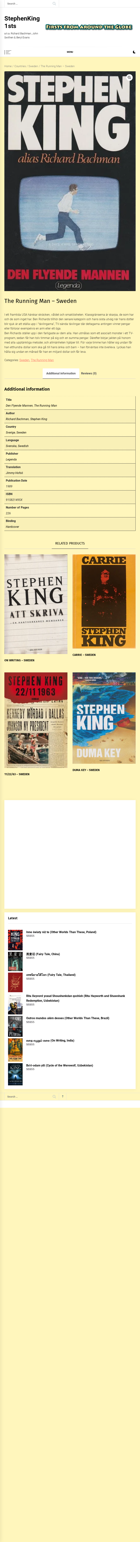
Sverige (10, 432)
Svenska (11, 446)
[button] (134, 52)
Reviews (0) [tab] (89, 373)
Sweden (33, 66)
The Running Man (42, 360)
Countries (20, 66)
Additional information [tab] (61, 373)
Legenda (11, 459)
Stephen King (38, 419)
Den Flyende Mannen (19, 405)
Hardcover (12, 526)
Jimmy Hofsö (14, 473)
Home (8, 66)
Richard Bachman (17, 419)
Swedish (23, 446)
